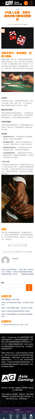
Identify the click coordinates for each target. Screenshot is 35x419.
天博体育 (28, 412)
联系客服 (24, 418)
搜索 (2, 282)
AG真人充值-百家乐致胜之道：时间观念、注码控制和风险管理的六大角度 (9, 271)
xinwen (25, 24)
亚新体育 (5, 412)
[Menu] (2, 3)
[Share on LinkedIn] (25, 245)
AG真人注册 (5, 59)
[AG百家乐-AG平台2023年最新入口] (13, 3)
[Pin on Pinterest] (22, 245)
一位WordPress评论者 (8, 325)
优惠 (11, 418)
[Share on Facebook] (12, 245)
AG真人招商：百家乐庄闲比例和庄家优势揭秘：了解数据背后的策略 (26, 271)
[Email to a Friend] (19, 245)
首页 (4, 418)
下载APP (31, 418)
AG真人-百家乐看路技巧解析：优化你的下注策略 (16, 308)
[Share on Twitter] (15, 245)
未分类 (17, 9)
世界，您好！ (25, 325)
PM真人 (12, 412)
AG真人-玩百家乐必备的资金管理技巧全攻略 (15, 311)
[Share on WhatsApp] (9, 245)
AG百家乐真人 (20, 412)
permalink (29, 252)
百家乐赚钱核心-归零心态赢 (10, 299)
